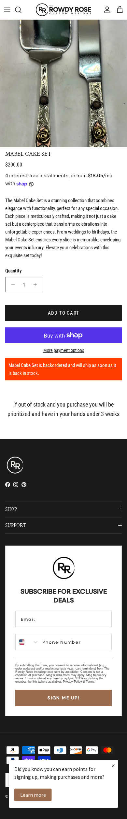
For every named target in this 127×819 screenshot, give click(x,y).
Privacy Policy (72, 681)
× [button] (113, 765)
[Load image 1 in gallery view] (63, 83)
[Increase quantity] (37, 284)
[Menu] (7, 10)
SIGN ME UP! (63, 698)
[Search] (21, 10)
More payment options (63, 350)
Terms (90, 681)
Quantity (13, 271)
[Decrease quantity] (11, 284)
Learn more (33, 795)
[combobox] (27, 642)
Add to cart (63, 313)
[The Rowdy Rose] (63, 9)
